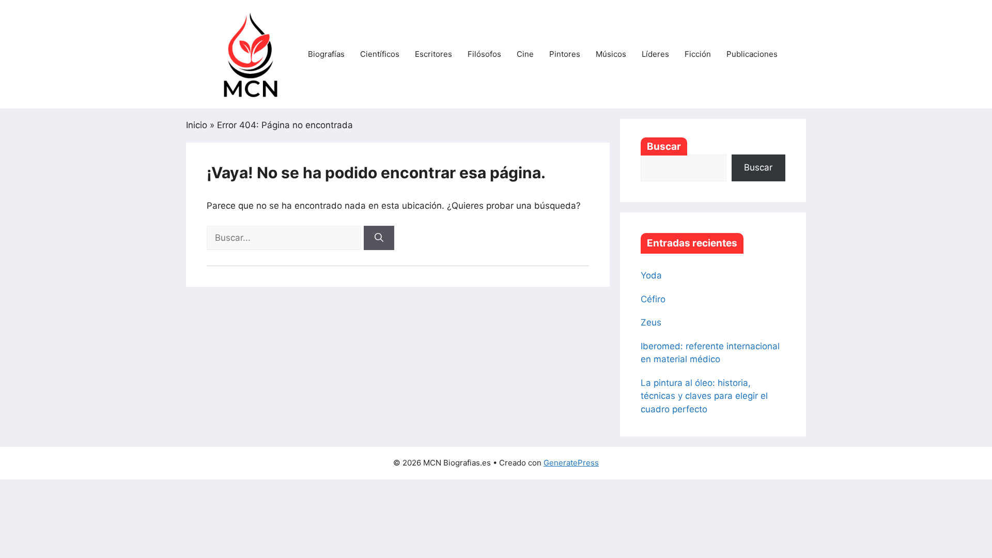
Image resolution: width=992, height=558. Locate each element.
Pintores (564, 54)
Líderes (655, 54)
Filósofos (484, 54)
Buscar (664, 146)
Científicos (379, 54)
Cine (525, 54)
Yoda (651, 275)
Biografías (326, 54)
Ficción (698, 54)
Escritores (433, 54)
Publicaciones (752, 54)
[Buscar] (379, 238)
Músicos (611, 54)
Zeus (651, 322)
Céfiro (653, 299)
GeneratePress (571, 463)
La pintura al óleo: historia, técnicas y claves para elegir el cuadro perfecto (704, 396)
